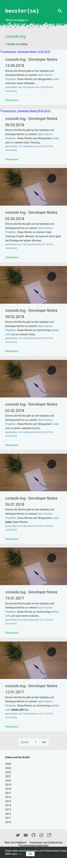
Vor (44, 742)
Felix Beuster (28, 87)
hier (20, 853)
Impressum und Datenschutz (46, 842)
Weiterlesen (11, 100)
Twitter (18, 834)
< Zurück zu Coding (16, 44)
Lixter (56, 79)
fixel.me (49, 834)
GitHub (33, 834)
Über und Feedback (15, 842)
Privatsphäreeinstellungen (33, 845)
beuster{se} (22, 11)
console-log (11, 91)
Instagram (41, 834)
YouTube (26, 834)
